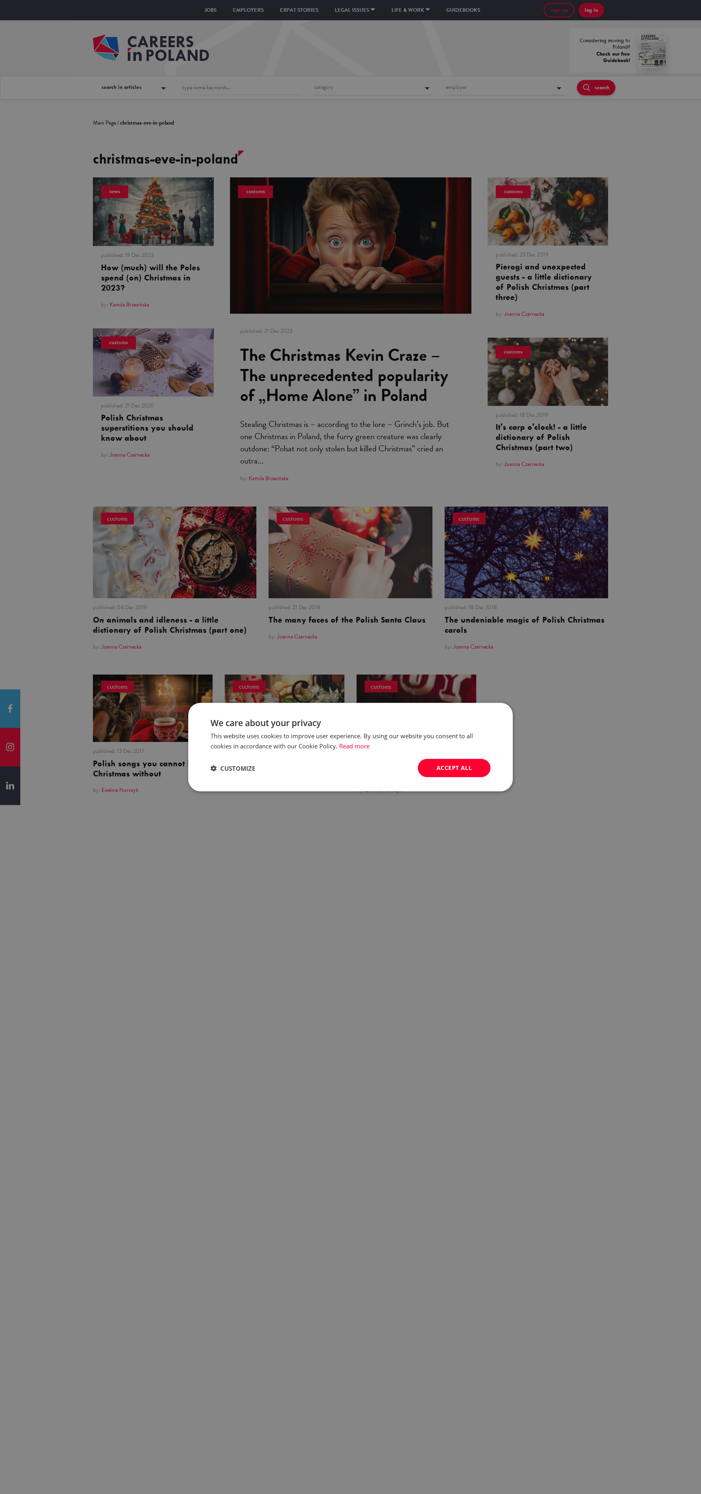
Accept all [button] (454, 768)
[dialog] (350, 747)
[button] (233, 768)
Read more (354, 746)
